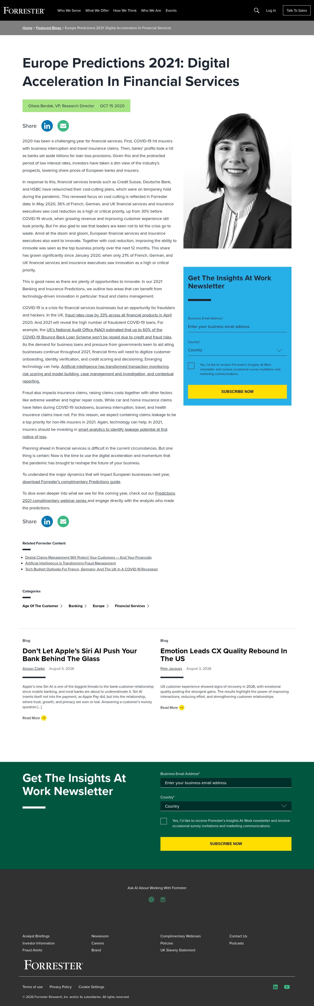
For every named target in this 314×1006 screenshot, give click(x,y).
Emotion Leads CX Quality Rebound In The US (223, 654)
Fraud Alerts (32, 949)
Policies (166, 943)
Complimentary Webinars (180, 935)
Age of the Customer (40, 606)
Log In (271, 10)
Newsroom (100, 935)
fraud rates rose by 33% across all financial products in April (118, 315)
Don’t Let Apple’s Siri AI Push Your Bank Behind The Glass (80, 654)
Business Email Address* (205, 318)
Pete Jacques (171, 668)
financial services (130, 606)
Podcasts (236, 943)
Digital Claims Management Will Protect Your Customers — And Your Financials (88, 557)
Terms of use (33, 986)
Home (27, 28)
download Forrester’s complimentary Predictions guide (71, 482)
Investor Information (39, 943)
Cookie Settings (91, 986)
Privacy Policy (61, 986)
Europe (99, 606)
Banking (76, 606)
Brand (96, 949)
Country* (194, 342)
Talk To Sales (297, 10)
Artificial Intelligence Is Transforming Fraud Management (70, 563)
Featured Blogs (49, 28)
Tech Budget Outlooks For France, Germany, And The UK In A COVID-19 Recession (91, 569)
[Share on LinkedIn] (47, 126)
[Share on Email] (63, 126)
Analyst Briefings (36, 935)
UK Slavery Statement (177, 949)
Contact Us (238, 935)
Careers (97, 943)
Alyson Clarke (34, 668)
